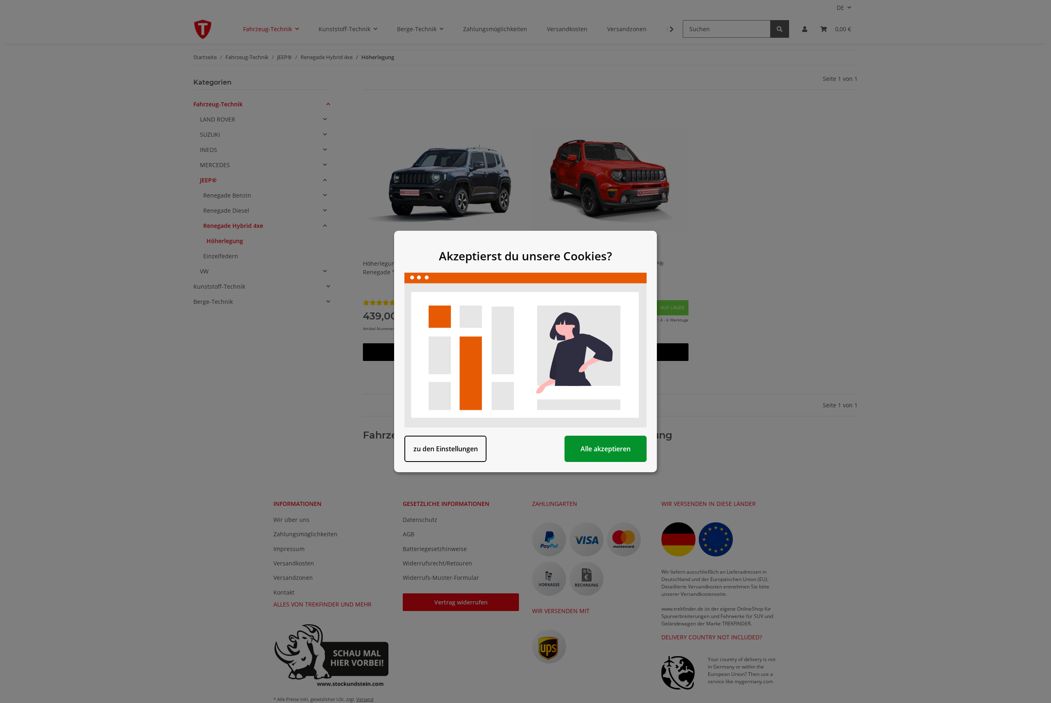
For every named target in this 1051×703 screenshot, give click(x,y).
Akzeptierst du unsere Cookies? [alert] (525, 256)
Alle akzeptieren (606, 448)
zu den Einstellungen (445, 448)
